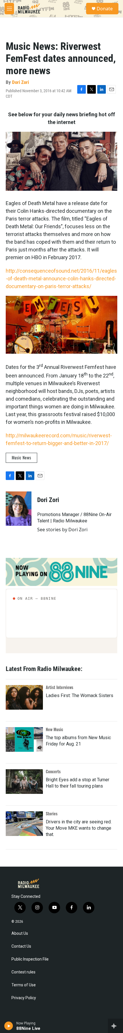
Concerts (53, 771)
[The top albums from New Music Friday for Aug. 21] (24, 739)
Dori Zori (20, 82)
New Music (54, 729)
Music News (21, 457)
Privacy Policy (23, 998)
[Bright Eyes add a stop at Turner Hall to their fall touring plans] (24, 781)
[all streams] (115, 1026)
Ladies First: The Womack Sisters (79, 695)
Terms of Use (23, 985)
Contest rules (23, 972)
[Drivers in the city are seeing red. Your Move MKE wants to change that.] (24, 823)
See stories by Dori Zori (62, 529)
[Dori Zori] (18, 508)
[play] (8, 1026)
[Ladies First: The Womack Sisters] (24, 697)
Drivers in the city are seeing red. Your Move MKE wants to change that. (79, 828)
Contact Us (21, 946)
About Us (19, 933)
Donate (105, 8)
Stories (51, 813)
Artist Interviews (59, 687)
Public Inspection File (30, 959)
